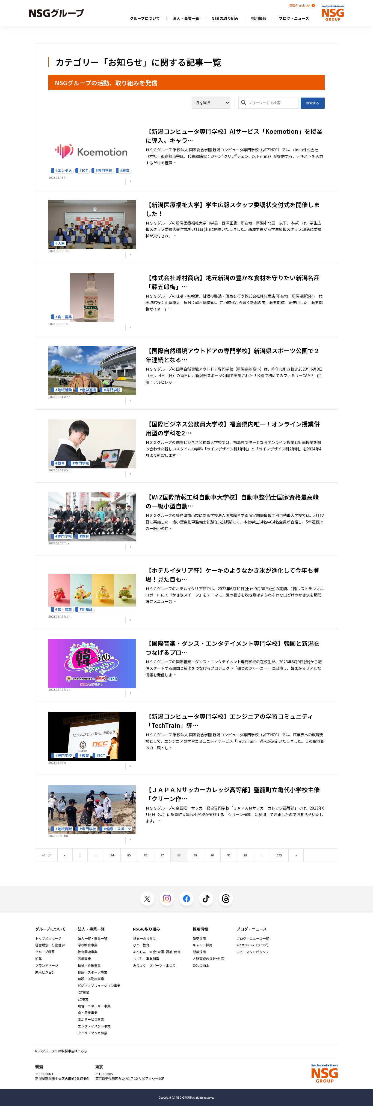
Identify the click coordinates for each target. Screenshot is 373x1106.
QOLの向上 (201, 965)
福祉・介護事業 (89, 965)
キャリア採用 (202, 945)
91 (228, 855)
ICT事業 (83, 992)
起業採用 (199, 952)
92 (245, 855)
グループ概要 (45, 952)
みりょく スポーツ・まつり (154, 965)
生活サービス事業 (91, 1019)
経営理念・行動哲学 (50, 945)
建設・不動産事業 (91, 979)
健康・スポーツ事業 (92, 972)
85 (129, 855)
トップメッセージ (48, 938)
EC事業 (83, 999)
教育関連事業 (87, 952)
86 (145, 855)
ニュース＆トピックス (252, 952)
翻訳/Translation (299, 5)
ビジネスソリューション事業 (99, 985)
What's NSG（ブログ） (253, 945)
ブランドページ (46, 965)
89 (195, 855)
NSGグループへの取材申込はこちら (61, 1051)
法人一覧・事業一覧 (92, 938)
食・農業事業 (87, 1012)
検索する (312, 103)
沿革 (38, 958)
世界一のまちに (144, 938)
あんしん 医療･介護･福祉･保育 (156, 952)
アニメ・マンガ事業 (92, 1033)
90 (212, 855)
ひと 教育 (141, 945)
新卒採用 (199, 938)
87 (162, 855)
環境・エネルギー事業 (94, 1006)
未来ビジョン (45, 972)
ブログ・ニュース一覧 (252, 938)
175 (279, 855)
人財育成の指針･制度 (208, 958)
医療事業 (84, 958)
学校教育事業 (87, 945)
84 (112, 855)
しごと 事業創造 (146, 958)
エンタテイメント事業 (94, 1026)
